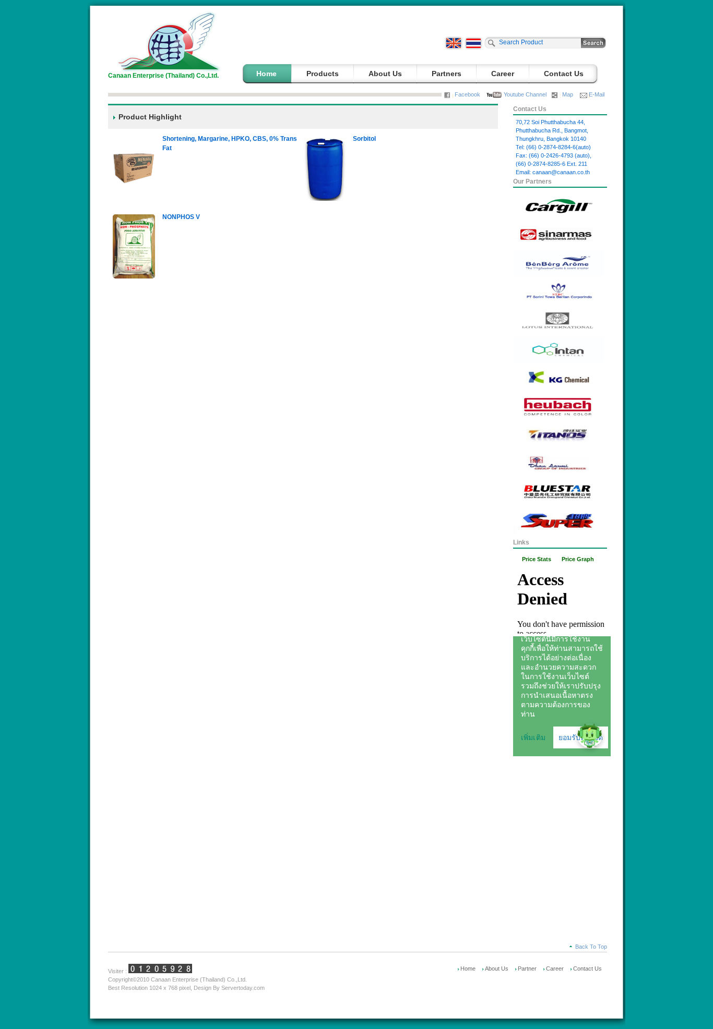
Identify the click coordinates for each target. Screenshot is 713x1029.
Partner (527, 968)
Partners (446, 73)
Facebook (467, 94)
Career (502, 73)
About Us (385, 73)
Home (266, 73)
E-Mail (596, 94)
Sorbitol (364, 138)
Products (322, 73)
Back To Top (591, 946)
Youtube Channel (525, 94)
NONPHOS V (181, 217)
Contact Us (564, 73)
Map (567, 94)
